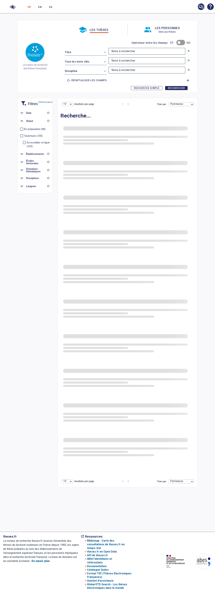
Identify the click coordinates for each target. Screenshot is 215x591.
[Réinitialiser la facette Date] (48, 113)
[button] (12, 7)
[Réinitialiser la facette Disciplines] (48, 178)
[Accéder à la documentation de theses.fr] (210, 7)
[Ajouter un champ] (188, 80)
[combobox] (86, 51)
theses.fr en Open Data (102, 551)
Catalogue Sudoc (98, 569)
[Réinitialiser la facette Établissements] (48, 154)
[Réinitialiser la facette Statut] (48, 121)
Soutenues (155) (33, 135)
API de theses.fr (97, 555)
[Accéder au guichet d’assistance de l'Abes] (201, 7)
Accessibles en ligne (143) (38, 144)
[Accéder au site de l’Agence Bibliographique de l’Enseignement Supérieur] (200, 562)
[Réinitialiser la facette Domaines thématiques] (48, 170)
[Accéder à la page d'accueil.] (35, 53)
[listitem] (201, 6)
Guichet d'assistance (100, 580)
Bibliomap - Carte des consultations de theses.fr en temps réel (106, 544)
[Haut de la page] (205, 572)
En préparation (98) (35, 129)
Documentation (96, 566)
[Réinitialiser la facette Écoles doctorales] (48, 162)
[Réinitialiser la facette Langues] (48, 186)
